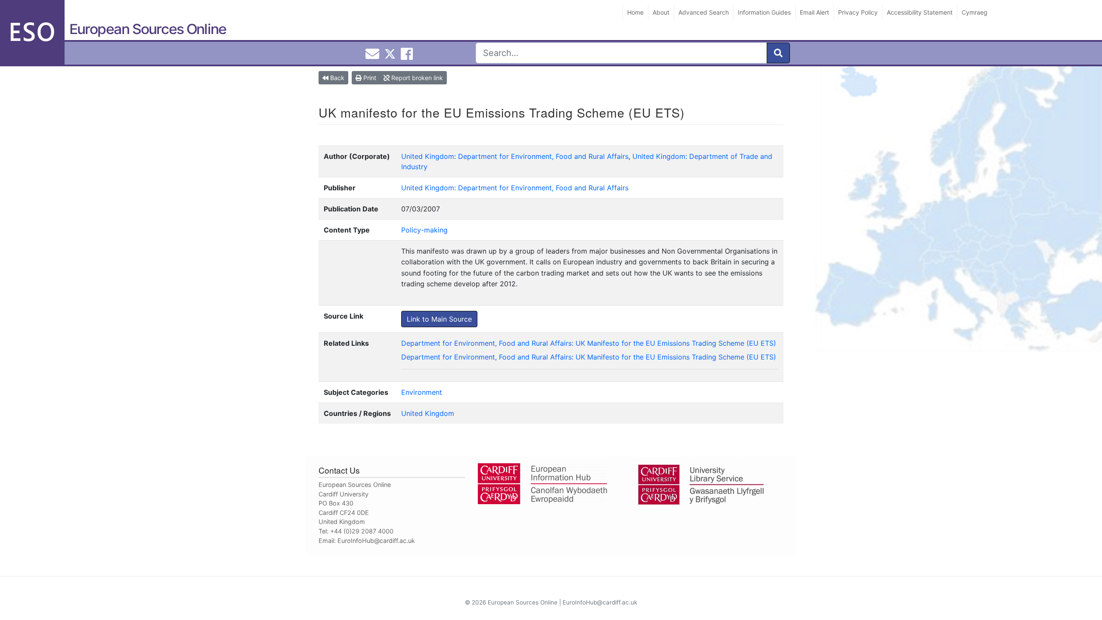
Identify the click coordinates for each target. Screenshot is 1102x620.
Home (635, 12)
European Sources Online (147, 29)
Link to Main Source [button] (439, 319)
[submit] (778, 53)
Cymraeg (974, 12)
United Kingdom (427, 413)
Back (336, 77)
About (661, 12)
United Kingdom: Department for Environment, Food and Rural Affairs (514, 156)
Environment (421, 392)
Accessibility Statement (920, 12)
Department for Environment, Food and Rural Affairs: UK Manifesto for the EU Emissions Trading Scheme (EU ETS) (588, 343)
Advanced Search (703, 12)
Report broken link (416, 77)
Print (369, 77)
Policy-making (424, 230)
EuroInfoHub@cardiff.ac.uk (376, 540)
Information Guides (764, 12)
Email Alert (814, 12)
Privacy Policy (858, 12)
